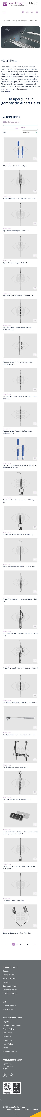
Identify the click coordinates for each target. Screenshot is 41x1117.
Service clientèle (9, 975)
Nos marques (8, 1009)
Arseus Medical (8, 1029)
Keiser (5, 1048)
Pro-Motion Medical (10, 1052)
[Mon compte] (26, 12)
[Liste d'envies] (30, 12)
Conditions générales (10, 993)
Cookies (35, 1109)
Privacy (26, 1109)
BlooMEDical (7, 1040)
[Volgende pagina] (34, 944)
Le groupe (6, 1022)
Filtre (22, 127)
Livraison (6, 982)
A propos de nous (9, 1006)
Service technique (9, 979)
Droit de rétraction (10, 990)
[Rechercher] (23, 12)
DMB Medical (7, 1033)
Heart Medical (8, 1044)
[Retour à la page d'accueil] (20, 4)
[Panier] (35, 12)
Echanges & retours (10, 986)
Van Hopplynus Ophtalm (12, 1025)
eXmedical (7, 1037)
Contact (6, 971)
